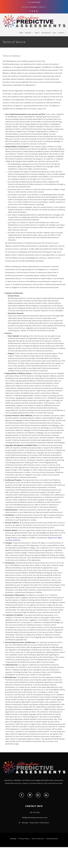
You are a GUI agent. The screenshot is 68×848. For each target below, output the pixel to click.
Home (21, 33)
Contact (61, 33)
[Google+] (37, 11)
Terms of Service (38, 839)
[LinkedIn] (32, 11)
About (37, 33)
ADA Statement (52, 839)
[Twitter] (35, 11)
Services (28, 33)
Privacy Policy (24, 839)
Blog (54, 33)
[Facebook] (30, 11)
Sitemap (13, 839)
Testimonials (46, 33)
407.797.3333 (35, 812)
